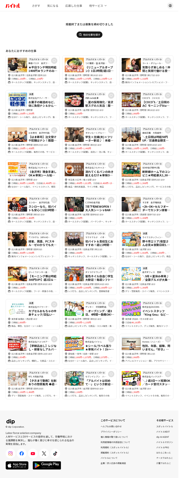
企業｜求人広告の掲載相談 (113, 463)
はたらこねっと (163, 452)
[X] (44, 453)
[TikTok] (55, 453)
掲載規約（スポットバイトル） (115, 452)
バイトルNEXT (163, 431)
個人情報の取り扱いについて (114, 436)
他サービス (96, 5)
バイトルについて (109, 457)
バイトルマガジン (164, 442)
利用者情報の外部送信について (115, 442)
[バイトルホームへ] (13, 5)
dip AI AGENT (162, 436)
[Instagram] (10, 453)
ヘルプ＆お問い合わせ (111, 426)
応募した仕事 (73, 5)
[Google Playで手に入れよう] (47, 465)
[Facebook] (22, 453)
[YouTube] (33, 453)
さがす (36, 5)
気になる (52, 5)
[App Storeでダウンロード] (17, 465)
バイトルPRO (162, 447)
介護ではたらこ (163, 463)
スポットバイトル (164, 426)
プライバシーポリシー (111, 431)
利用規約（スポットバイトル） (115, 447)
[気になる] (54, 61)
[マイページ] (170, 5)
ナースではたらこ (164, 457)
